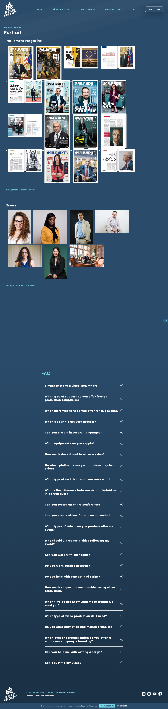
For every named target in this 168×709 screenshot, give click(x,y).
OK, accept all (108, 706)
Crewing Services (113, 9)
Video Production (61, 9)
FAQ (133, 9)
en (166, 321)
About (40, 9)
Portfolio (8, 27)
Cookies (29, 696)
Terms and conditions (44, 696)
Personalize (122, 706)
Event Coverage (87, 9)
